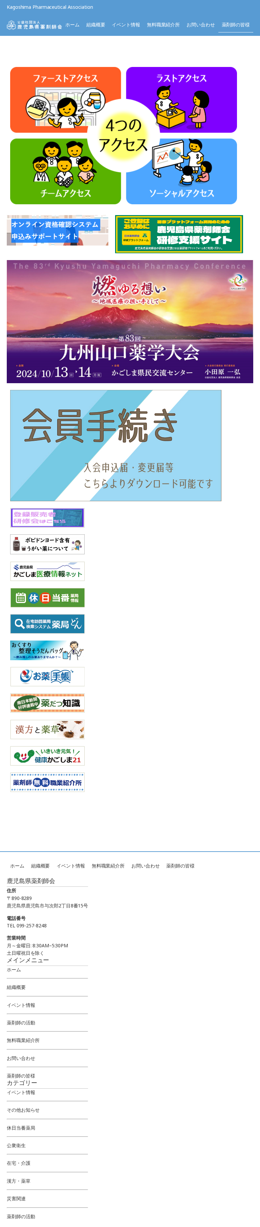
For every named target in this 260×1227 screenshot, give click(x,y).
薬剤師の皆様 (236, 24)
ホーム (72, 24)
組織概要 (95, 24)
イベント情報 (126, 24)
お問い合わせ (201, 24)
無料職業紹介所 (163, 24)
